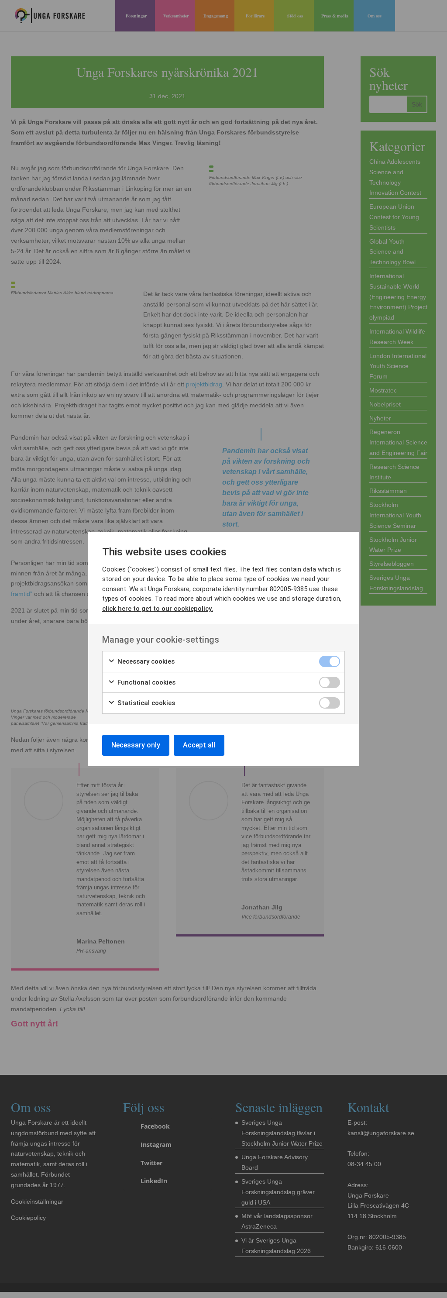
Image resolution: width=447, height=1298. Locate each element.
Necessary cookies (145, 661)
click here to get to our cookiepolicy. (157, 609)
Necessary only (135, 745)
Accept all (199, 745)
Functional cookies (145, 682)
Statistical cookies (145, 703)
